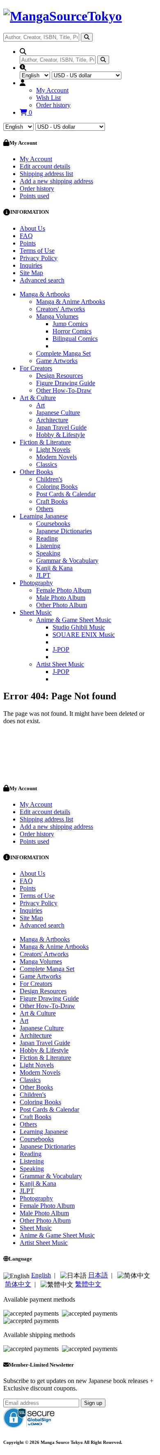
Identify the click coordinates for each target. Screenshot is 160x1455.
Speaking (48, 553)
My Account (52, 90)
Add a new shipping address (56, 181)
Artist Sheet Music (60, 664)
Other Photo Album (61, 604)
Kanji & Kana (54, 567)
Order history (53, 105)
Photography (36, 582)
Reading (47, 538)
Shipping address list (46, 173)
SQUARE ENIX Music (84, 634)
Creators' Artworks (60, 308)
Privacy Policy (38, 257)
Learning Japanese (44, 516)
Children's (49, 479)
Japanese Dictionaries (64, 530)
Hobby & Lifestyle (60, 434)
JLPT (43, 575)
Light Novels (53, 449)
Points (28, 243)
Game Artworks (57, 360)
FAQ (26, 235)
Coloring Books (57, 486)
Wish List (48, 97)
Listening (48, 545)
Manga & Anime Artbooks (70, 301)
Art (40, 405)
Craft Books (52, 501)
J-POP (61, 649)
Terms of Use (37, 250)
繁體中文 (88, 1284)
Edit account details (45, 166)
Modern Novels (56, 456)
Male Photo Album (60, 597)
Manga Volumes (57, 316)
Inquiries (31, 265)
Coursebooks (53, 523)
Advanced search (42, 280)
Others (44, 508)
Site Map (31, 272)
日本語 (98, 1275)
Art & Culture (38, 397)
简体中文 (18, 1284)
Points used (34, 195)
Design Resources (59, 375)
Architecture (52, 419)
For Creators (36, 368)
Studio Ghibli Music (79, 627)
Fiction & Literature (45, 442)
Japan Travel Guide (61, 427)
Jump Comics (70, 323)
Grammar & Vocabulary (67, 560)
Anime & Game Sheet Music (73, 619)
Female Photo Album (63, 590)
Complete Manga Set (63, 353)
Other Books (36, 471)
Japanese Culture (58, 412)
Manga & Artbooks (45, 294)
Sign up (93, 1403)
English (41, 1275)
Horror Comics (72, 331)
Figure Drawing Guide (65, 382)
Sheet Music (36, 612)
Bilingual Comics (75, 338)
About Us (32, 228)
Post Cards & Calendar (66, 493)
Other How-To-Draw (63, 390)
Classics (46, 464)
